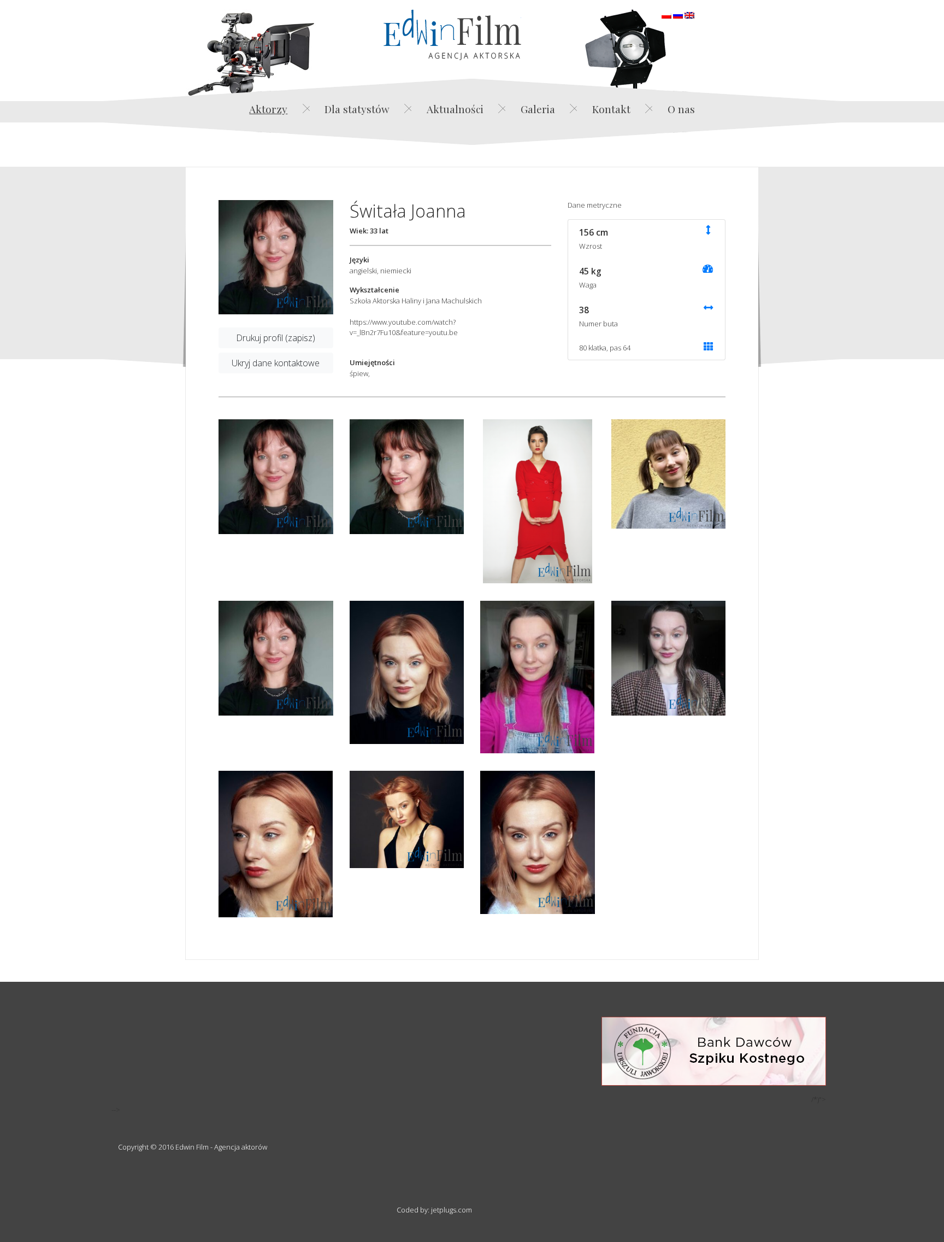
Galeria (538, 109)
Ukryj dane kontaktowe (276, 363)
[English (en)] (689, 14)
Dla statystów (357, 109)
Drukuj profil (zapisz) (275, 338)
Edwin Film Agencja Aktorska (452, 34)
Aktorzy (268, 109)
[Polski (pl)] (666, 14)
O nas (681, 109)
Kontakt (611, 109)
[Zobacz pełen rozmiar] (276, 257)
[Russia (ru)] (678, 14)
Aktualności (455, 109)
